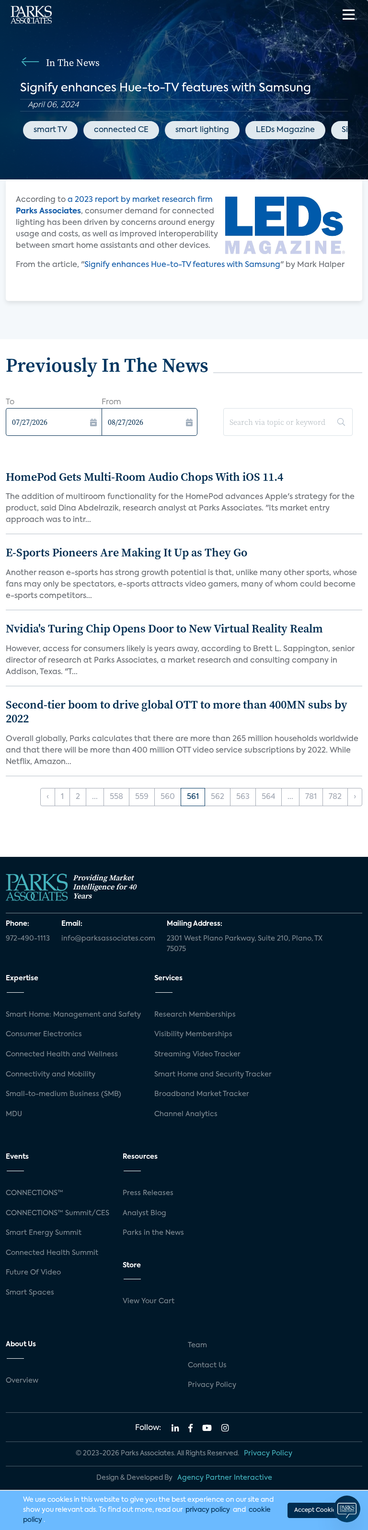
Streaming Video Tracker (197, 1054)
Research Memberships (195, 1014)
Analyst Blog (144, 1213)
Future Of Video (33, 1272)
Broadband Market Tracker (201, 1094)
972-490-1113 (28, 938)
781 (311, 797)
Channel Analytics (186, 1114)
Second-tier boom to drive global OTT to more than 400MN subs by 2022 (176, 711)
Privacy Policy (212, 1385)
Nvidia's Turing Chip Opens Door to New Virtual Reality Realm (164, 628)
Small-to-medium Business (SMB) (63, 1094)
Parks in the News (153, 1233)
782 (335, 797)
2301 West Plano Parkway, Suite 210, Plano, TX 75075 (244, 944)
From (111, 402)
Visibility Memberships (193, 1034)
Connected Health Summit (52, 1253)
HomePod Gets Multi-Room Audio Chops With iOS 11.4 (144, 477)
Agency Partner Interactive (224, 1478)
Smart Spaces (30, 1292)
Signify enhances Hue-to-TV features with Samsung (182, 265)
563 (243, 797)
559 (142, 797)
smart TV (50, 130)
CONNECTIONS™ (34, 1193)
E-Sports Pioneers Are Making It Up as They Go (126, 552)
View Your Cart (148, 1301)
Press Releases (148, 1193)
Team (197, 1345)
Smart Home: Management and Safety (73, 1014)
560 (168, 797)
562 (217, 797)
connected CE (121, 130)
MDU (14, 1114)
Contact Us (207, 1365)
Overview (22, 1380)
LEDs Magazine (285, 130)
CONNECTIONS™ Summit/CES (57, 1213)
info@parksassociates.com (108, 938)
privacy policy (207, 1510)
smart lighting (202, 130)
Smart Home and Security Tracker (213, 1074)
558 (116, 797)
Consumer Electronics (44, 1034)
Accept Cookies (316, 1510)
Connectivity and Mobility (50, 1074)
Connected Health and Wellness (62, 1054)
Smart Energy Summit (43, 1233)
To (10, 402)
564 (269, 797)
